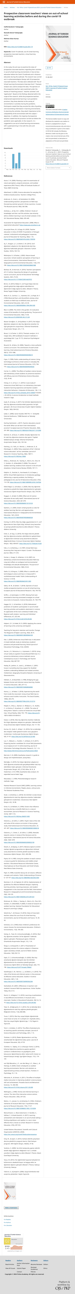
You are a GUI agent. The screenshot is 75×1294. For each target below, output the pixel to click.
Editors (45, 1264)
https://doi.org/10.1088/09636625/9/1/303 (17, 581)
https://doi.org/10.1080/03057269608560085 (18, 687)
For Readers (7, 1219)
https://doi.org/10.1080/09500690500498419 (18, 355)
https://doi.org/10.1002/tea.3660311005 (17, 816)
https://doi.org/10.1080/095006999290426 (20, 367)
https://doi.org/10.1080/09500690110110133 (18, 503)
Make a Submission (11, 1208)
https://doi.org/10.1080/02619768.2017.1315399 (25, 430)
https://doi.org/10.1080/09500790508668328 (18, 517)
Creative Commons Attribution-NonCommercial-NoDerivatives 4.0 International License (57, 112)
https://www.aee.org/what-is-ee (30, 225)
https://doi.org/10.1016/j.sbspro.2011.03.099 (18, 1087)
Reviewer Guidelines (34, 1268)
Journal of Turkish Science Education (18, 2)
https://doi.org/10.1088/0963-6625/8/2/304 (25, 878)
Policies (33, 1272)
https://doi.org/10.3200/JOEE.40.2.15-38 (17, 317)
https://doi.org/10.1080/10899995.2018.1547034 (25, 482)
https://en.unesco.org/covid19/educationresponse (20, 1134)
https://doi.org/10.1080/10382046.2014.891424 (19, 897)
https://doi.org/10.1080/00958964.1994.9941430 (19, 305)
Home (6, 7)
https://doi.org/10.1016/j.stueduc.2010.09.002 (21, 1002)
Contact (19, 1272)
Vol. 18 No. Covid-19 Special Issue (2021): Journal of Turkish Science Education (39, 7)
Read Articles (9, 1264)
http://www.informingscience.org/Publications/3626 (21, 751)
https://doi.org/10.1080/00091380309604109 (18, 635)
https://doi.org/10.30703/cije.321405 (23, 736)
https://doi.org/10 (33, 713)
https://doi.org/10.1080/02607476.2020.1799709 (19, 239)
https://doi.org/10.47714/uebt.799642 (19, 967)
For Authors (7, 1222)
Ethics (45, 1268)
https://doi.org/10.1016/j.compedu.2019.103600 (19, 393)
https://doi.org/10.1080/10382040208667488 (21, 265)
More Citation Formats (53, 168)
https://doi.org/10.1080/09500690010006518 (24, 828)
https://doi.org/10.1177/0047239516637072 (18, 279)
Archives (12, 7)
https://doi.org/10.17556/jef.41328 (30, 543)
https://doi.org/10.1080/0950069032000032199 (19, 842)
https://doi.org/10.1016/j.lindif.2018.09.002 (18, 619)
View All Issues (10, 1268)
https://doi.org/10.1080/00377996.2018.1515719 (19, 701)
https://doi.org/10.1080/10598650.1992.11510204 (20, 1108)
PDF (49, 68)
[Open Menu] (4, 2)
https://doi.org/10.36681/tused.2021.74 (20, 47)
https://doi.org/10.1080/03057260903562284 (18, 981)
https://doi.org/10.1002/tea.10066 (15, 456)
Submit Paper (21, 1268)
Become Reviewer (36, 1264)
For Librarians (8, 1225)
